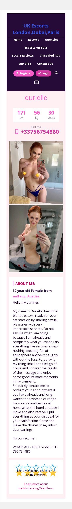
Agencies (51, 39)
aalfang (19, 296)
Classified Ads (50, 55)
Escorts (33, 39)
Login (45, 73)
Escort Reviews (23, 55)
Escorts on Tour (36, 47)
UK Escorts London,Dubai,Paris (36, 28)
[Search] (56, 73)
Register (25, 73)
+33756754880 (40, 131)
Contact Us (45, 64)
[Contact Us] (36, 82)
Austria (33, 296)
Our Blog (25, 64)
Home (18, 39)
